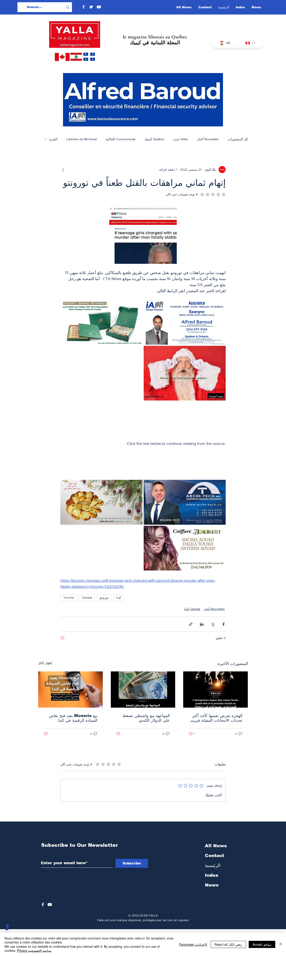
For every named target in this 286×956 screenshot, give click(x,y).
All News (216, 845)
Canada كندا (192, 609)
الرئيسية (213, 865)
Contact (214, 855)
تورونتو (104, 597)
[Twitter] (91, 6)
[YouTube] (98, 6)
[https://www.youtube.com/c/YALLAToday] (49, 904)
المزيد (53, 139)
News (212, 885)
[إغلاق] (280, 944)
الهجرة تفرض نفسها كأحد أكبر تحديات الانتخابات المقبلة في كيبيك (217, 718)
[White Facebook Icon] (42, 904)
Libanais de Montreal (81, 139)
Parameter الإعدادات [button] (193, 944)
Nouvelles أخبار (208, 139)
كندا (118, 597)
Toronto (68, 597)
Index (211, 875)
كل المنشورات (238, 139)
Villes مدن (180, 139)
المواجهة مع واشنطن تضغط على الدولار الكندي (146, 718)
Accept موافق (261, 944)
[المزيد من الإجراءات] (63, 169)
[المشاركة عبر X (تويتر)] (212, 624)
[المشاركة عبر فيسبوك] (223, 624)
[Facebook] (83, 6)
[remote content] (143, 424)
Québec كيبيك (154, 139)
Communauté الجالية (120, 139)
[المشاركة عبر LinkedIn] (202, 624)
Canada (87, 597)
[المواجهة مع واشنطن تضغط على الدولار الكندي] (143, 689)
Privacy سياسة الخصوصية (34, 950)
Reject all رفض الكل (228, 944)
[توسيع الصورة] (149, 306)
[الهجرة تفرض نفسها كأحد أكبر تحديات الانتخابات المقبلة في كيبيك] (215, 689)
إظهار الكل (45, 663)
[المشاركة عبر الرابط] (191, 624)
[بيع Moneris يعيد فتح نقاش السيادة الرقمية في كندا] (70, 689)
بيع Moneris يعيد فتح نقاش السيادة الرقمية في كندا (73, 718)
